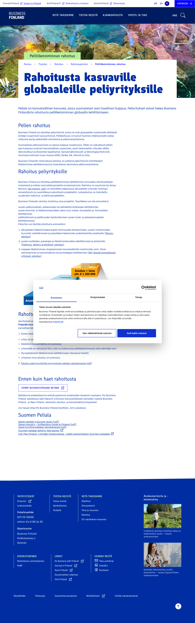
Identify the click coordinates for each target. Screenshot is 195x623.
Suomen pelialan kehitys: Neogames (38, 430)
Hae (174, 15)
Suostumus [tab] (56, 297)
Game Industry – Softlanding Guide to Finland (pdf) (47, 424)
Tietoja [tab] (138, 297)
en (155, 3)
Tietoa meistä (88, 15)
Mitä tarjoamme (63, 15)
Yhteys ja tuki (137, 15)
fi (167, 3)
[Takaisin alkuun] (178, 606)
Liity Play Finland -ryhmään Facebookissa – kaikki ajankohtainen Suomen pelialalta (64, 434)
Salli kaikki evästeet (136, 333)
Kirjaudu (182, 3)
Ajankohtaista (113, 15)
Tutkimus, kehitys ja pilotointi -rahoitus (42, 244)
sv (161, 3)
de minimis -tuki (36, 188)
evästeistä (58, 322)
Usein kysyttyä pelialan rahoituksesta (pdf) (42, 427)
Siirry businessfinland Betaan (40, 387)
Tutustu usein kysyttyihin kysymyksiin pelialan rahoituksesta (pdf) (56, 363)
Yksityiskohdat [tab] (97, 297)
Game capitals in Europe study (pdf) (38, 421)
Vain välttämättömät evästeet (97, 333)
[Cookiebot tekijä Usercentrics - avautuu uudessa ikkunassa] (143, 288)
